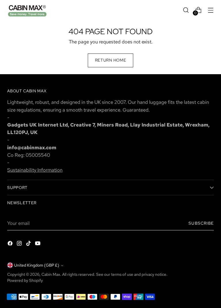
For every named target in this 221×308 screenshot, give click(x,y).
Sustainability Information (34, 170)
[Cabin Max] (27, 10)
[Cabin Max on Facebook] (10, 244)
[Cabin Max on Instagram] (19, 244)
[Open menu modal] (211, 10)
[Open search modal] (186, 10)
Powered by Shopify (25, 280)
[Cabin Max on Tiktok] (29, 244)
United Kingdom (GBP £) (36, 265)
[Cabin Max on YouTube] (38, 244)
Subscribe (201, 223)
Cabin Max (50, 274)
